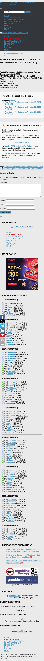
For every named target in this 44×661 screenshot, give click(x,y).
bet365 (7, 167)
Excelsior (35, 167)
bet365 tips (28, 167)
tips (41, 169)
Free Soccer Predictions (14, 135)
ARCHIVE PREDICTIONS (14, 19)
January (10, 521)
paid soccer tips (8, 169)
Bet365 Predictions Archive (15, 154)
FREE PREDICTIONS (12, 21)
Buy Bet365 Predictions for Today (18, 146)
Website (3, 208)
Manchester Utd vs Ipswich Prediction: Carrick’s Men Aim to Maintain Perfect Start (22, 550)
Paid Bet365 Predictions (13, 53)
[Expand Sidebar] (1, 216)
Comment (4, 183)
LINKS (6, 29)
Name (3, 200)
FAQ (6, 25)
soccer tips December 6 (31, 169)
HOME (6, 16)
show (12, 100)
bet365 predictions (17, 167)
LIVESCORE (9, 23)
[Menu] (1, 8)
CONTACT (8, 27)
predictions (18, 169)
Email (2, 204)
